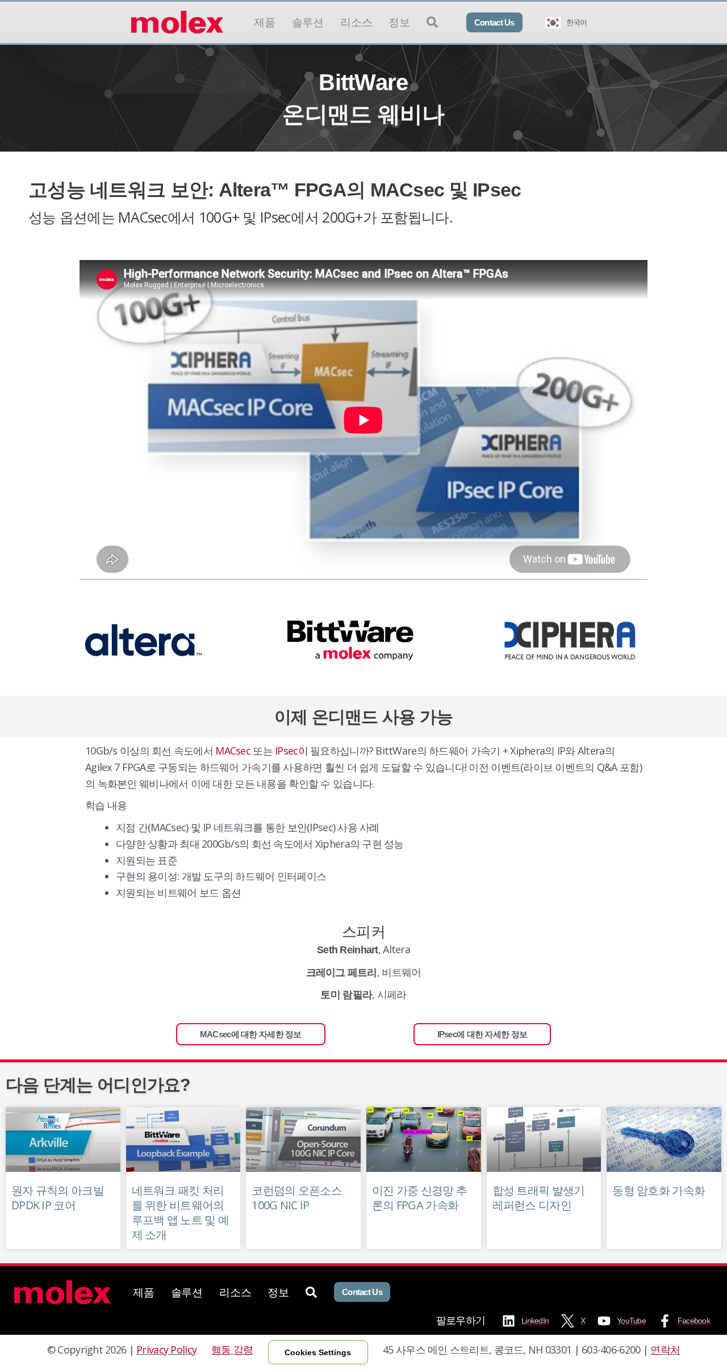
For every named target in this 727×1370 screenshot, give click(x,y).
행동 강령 (232, 1349)
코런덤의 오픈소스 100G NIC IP (297, 1198)
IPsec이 (291, 750)
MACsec (232, 750)
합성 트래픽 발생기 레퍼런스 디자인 (538, 1198)
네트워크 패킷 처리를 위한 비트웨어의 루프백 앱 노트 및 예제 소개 (180, 1212)
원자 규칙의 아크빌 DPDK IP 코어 (57, 1198)
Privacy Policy (166, 1349)
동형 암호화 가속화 (658, 1190)
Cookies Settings (318, 1352)
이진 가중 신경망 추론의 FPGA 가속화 (419, 1198)
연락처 (665, 1349)
